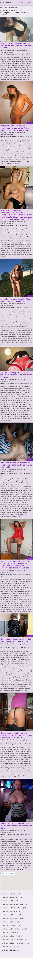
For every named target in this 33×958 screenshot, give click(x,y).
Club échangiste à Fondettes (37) (11, 915)
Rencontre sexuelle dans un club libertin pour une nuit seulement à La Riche (16, 825)
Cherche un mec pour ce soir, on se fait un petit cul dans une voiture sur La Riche (16, 374)
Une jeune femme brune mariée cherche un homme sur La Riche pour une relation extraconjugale (14, 128)
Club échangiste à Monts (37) (10, 932)
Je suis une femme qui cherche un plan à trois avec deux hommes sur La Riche (15, 45)
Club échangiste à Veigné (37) (10, 950)
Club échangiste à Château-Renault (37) (13, 908)
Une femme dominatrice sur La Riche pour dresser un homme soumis (16, 640)
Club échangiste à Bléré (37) (9, 901)
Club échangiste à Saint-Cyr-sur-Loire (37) (14, 939)
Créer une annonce (25, 3)
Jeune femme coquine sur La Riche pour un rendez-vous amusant (15, 300)
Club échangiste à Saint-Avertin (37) (12, 936)
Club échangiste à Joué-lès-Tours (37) (13, 918)
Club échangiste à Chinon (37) (10, 911)
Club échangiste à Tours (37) (10, 946)
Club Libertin (5, 3)
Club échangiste (5, 8)
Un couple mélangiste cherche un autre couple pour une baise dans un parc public (16, 465)
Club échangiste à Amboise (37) (11, 894)
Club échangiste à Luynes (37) (10, 925)
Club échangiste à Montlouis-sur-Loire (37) (14, 929)
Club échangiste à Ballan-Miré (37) (11, 897)
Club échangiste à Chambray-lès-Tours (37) (14, 904)
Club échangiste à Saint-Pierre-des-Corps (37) (15, 943)
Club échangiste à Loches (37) (10, 922)
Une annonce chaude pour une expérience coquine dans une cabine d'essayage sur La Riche (16, 735)
